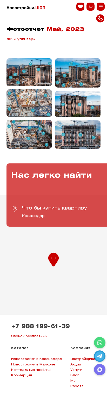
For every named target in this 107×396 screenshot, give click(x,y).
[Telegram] (99, 356)
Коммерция (21, 375)
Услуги (76, 370)
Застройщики (82, 359)
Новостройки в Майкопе (33, 364)
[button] (53, 259)
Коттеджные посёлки (31, 370)
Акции (75, 364)
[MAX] (99, 369)
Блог (74, 375)
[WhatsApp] (99, 342)
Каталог (20, 348)
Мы (73, 380)
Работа (77, 386)
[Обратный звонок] (101, 7)
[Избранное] (80, 7)
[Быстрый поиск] (90, 7)
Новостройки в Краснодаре (36, 359)
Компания (80, 348)
